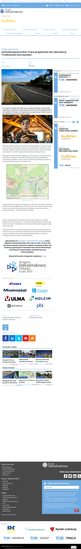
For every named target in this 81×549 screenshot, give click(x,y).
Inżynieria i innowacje (70, 29)
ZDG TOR (5, 481)
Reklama (5, 487)
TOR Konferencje (7, 483)
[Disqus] (27, 422)
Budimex (5, 499)
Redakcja (5, 485)
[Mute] (15, 141)
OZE (3, 503)
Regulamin (5, 489)
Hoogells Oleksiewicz (8, 495)
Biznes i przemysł (9, 29)
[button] (74, 125)
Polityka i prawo (49, 29)
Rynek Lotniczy (6, 473)
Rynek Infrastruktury (8, 469)
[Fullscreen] (50, 141)
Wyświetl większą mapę (27, 200)
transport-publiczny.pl (32, 1)
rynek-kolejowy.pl (20, 1)
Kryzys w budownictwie (9, 507)
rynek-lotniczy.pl (45, 1)
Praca (72, 33)
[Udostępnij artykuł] (12, 339)
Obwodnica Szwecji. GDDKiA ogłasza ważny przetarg (43, 382)
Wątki (55, 33)
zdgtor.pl (66, 1)
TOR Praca (5, 475)
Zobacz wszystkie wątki (8, 514)
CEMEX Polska (6, 511)
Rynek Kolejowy (7, 467)
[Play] (5, 141)
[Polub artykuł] (5, 339)
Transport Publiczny (8, 471)
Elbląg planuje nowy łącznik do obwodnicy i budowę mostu (10, 383)
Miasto (37, 33)
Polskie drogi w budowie (9, 497)
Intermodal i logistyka (14, 33)
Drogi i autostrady (29, 29)
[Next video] (10, 141)
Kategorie (15, 5)
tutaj (44, 256)
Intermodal (5, 505)
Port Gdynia (6, 509)
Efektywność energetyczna (10, 501)
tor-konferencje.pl (57, 1)
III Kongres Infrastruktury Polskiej (31, 241)
